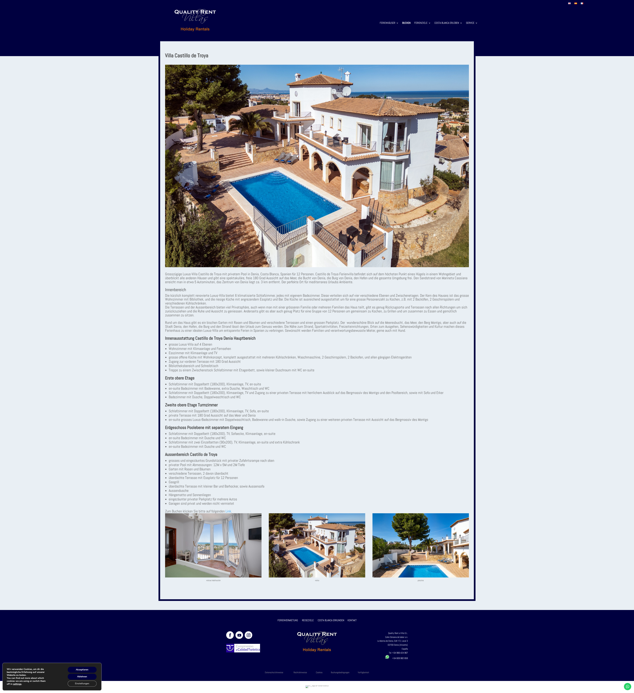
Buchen (406, 23)
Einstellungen (82, 683)
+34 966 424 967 (400, 652)
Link (228, 511)
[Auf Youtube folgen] (239, 635)
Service (470, 23)
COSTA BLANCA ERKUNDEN (331, 620)
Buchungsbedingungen (340, 672)
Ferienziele (420, 23)
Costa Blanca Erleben (446, 23)
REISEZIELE (308, 620)
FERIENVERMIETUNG (288, 620)
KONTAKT (352, 620)
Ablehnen (82, 676)
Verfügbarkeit (363, 672)
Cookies (319, 672)
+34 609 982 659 (398, 658)
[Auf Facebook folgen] (230, 635)
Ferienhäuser (387, 23)
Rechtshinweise (300, 672)
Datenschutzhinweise (274, 672)
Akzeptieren (82, 669)
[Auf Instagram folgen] (248, 635)
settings (17, 684)
